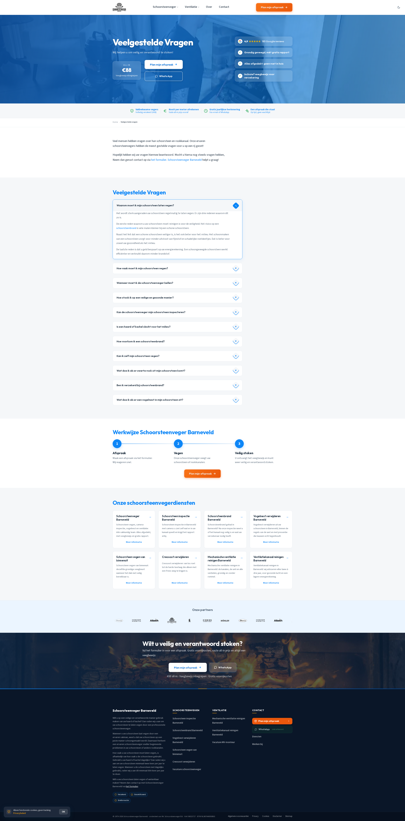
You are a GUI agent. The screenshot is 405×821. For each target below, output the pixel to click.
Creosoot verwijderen (184, 761)
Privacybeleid (19, 813)
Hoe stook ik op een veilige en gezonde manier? (145, 297)
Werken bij (257, 744)
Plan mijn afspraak (272, 7)
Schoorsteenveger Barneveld (185, 160)
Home (115, 122)
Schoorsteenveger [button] (164, 7)
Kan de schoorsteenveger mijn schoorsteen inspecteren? (151, 312)
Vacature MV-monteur (223, 742)
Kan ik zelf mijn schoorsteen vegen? (138, 356)
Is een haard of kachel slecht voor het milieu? (144, 326)
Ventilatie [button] (191, 7)
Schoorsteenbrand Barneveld (188, 730)
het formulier (158, 160)
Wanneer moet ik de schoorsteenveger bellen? (145, 282)
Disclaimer (277, 816)
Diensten (256, 736)
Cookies (265, 816)
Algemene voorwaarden (238, 816)
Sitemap (288, 816)
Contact (224, 7)
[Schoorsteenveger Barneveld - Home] (119, 7)
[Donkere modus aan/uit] (399, 7)
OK (63, 811)
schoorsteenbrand (126, 228)
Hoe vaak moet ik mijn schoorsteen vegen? (142, 268)
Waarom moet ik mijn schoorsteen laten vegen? (145, 205)
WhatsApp (165, 76)
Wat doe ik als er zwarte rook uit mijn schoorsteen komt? (151, 370)
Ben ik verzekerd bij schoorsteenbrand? (140, 385)
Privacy (255, 816)
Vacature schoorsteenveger (187, 769)
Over (209, 7)
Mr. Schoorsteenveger (171, 816)
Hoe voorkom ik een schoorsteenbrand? (141, 341)
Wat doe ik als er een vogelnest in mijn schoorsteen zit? (150, 399)
